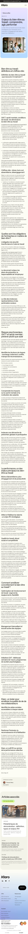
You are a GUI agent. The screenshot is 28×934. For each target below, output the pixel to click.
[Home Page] (4, 5)
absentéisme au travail (20, 219)
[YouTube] (5, 881)
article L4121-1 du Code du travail (10, 252)
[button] (26, 1)
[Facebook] (9, 881)
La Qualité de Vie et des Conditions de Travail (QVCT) (14, 124)
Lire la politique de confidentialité (7, 928)
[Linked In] (2, 881)
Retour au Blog (6, 13)
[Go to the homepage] (5, 877)
